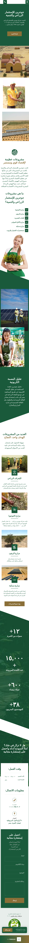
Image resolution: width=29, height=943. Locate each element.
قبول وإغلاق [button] (7, 930)
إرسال (14, 900)
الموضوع (21, 872)
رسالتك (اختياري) (19, 881)
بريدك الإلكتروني (19, 864)
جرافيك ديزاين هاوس (16, 916)
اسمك (22, 855)
